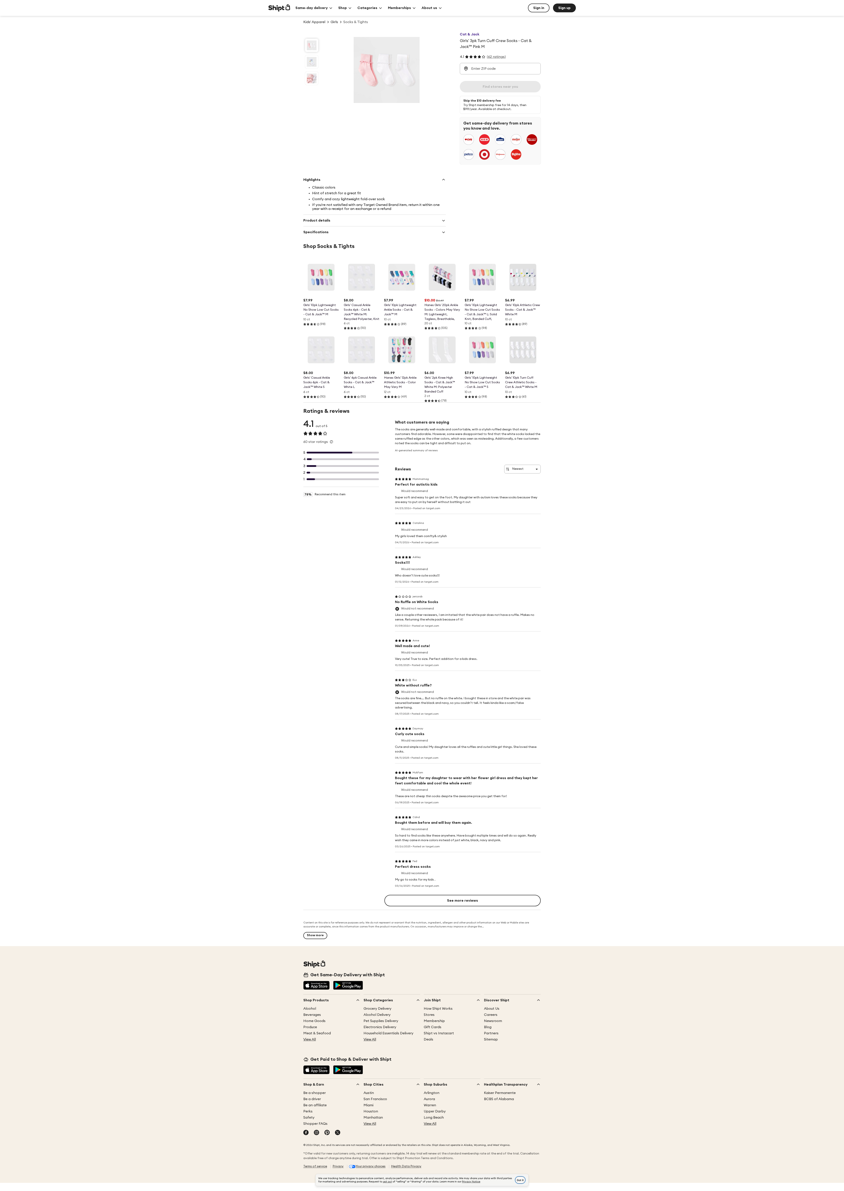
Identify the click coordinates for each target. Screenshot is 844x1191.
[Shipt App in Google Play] (348, 986)
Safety (309, 1117)
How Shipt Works (438, 1008)
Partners (491, 1033)
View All (309, 1039)
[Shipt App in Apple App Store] (316, 986)
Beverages (312, 1015)
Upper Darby (435, 1111)
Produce (310, 1027)
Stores (429, 1015)
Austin (369, 1093)
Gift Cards (432, 1027)
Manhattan (373, 1117)
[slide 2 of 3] (311, 61)
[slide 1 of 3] (311, 45)
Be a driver (312, 1099)
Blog (487, 1027)
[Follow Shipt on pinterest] (327, 1133)
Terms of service (315, 1166)
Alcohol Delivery (377, 1015)
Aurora (429, 1099)
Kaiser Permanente (500, 1093)
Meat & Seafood (317, 1033)
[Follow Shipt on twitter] (337, 1133)
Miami (368, 1105)
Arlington (431, 1093)
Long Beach (434, 1117)
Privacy (338, 1166)
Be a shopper (314, 1093)
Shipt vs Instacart (439, 1033)
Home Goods (314, 1021)
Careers (490, 1015)
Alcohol (309, 1008)
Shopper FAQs (315, 1123)
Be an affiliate (315, 1105)
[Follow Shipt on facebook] (306, 1133)
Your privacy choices (371, 1166)
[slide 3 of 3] (311, 78)
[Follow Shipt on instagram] (316, 1133)
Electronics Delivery (380, 1027)
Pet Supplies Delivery (381, 1021)
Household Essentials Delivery (388, 1033)
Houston (371, 1111)
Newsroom (493, 1021)
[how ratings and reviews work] (331, 441)
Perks (308, 1111)
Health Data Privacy (406, 1166)
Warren (430, 1105)
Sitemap (491, 1039)
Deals (428, 1039)
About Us (491, 1008)
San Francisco (375, 1099)
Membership (434, 1021)
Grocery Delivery (377, 1008)
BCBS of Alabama (499, 1099)
